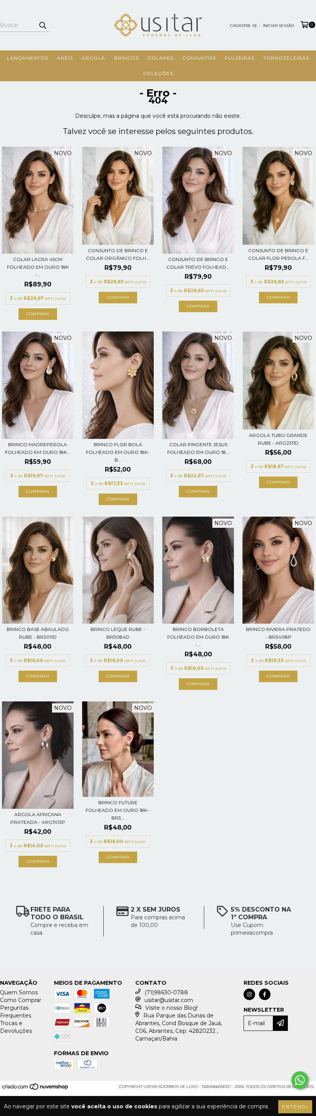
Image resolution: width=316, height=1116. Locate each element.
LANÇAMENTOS (27, 58)
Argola (93, 58)
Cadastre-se (243, 25)
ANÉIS (65, 58)
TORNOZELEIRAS (286, 58)
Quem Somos (19, 992)
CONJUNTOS (199, 58)
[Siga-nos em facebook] (265, 994)
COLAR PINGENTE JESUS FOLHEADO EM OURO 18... (198, 448)
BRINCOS (126, 58)
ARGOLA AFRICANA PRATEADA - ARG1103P (37, 818)
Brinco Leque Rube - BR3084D (118, 633)
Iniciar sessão (278, 25)
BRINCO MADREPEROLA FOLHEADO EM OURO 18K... (37, 448)
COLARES (160, 58)
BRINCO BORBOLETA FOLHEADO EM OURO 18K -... (198, 637)
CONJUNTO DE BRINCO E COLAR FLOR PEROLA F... (278, 254)
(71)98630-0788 (166, 992)
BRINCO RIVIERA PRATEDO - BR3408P (278, 633)
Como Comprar (20, 1000)
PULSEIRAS (239, 58)
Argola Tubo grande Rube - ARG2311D (278, 439)
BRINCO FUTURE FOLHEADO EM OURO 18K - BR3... (118, 810)
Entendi (295, 1106)
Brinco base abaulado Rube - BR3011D (38, 633)
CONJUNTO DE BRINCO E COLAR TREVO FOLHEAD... (198, 263)
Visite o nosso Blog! (171, 1007)
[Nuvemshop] (35, 1088)
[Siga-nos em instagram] (249, 994)
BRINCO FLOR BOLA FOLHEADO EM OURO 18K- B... (118, 452)
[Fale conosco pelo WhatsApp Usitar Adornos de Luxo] (299, 1080)
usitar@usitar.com (169, 1000)
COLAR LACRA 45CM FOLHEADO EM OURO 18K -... (38, 267)
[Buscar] (42, 25)
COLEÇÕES (158, 73)
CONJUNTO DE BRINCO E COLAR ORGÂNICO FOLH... (118, 254)
